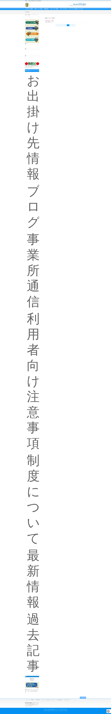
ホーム (27, 699)
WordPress (50, 710)
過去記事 (33, 642)
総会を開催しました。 (50, 21)
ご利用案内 (32, 699)
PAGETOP (83, 697)
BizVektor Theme (56, 710)
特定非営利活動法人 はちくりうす (54, 709)
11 (71, 25)
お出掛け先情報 (33, 127)
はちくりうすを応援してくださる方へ (48, 699)
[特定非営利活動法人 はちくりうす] (27, 5)
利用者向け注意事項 (33, 381)
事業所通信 (33, 270)
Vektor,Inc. (61, 710)
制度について (33, 499)
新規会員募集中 (59, 699)
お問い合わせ (66, 699)
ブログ (52, 20)
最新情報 (33, 578)
